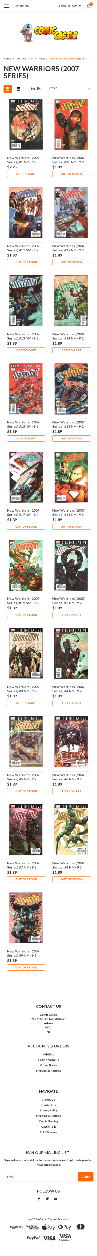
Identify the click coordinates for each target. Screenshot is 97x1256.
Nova (41, 58)
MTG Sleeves (48, 1132)
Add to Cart (26, 174)
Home (7, 58)
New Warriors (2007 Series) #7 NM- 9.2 (23, 865)
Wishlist (48, 1054)
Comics (21, 58)
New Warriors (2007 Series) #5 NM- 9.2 (23, 777)
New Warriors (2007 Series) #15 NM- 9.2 (23, 424)
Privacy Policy (48, 1110)
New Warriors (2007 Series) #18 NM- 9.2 (68, 512)
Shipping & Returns (48, 1070)
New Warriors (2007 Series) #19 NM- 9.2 (23, 600)
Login (62, 6)
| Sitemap (62, 1219)
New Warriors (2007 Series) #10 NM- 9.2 (68, 160)
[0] (85, 6)
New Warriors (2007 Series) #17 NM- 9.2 (23, 512)
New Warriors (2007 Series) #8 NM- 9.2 (68, 865)
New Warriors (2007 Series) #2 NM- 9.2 (68, 600)
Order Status (48, 1065)
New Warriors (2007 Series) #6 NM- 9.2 (68, 777)
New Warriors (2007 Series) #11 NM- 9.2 (23, 248)
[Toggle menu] (6, 8)
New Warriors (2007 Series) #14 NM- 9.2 (68, 336)
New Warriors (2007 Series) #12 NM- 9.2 (68, 248)
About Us (48, 1099)
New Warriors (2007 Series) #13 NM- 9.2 (23, 336)
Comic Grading (48, 1121)
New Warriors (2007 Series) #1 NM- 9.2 (23, 160)
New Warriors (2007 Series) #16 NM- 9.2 (68, 424)
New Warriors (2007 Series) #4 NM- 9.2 (68, 689)
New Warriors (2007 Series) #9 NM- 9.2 (23, 953)
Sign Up (76, 6)
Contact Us (48, 1105)
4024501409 (21, 6)
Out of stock (71, 174)
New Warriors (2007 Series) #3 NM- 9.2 (23, 689)
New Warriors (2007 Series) (67, 58)
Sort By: (36, 88)
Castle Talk (48, 1126)
